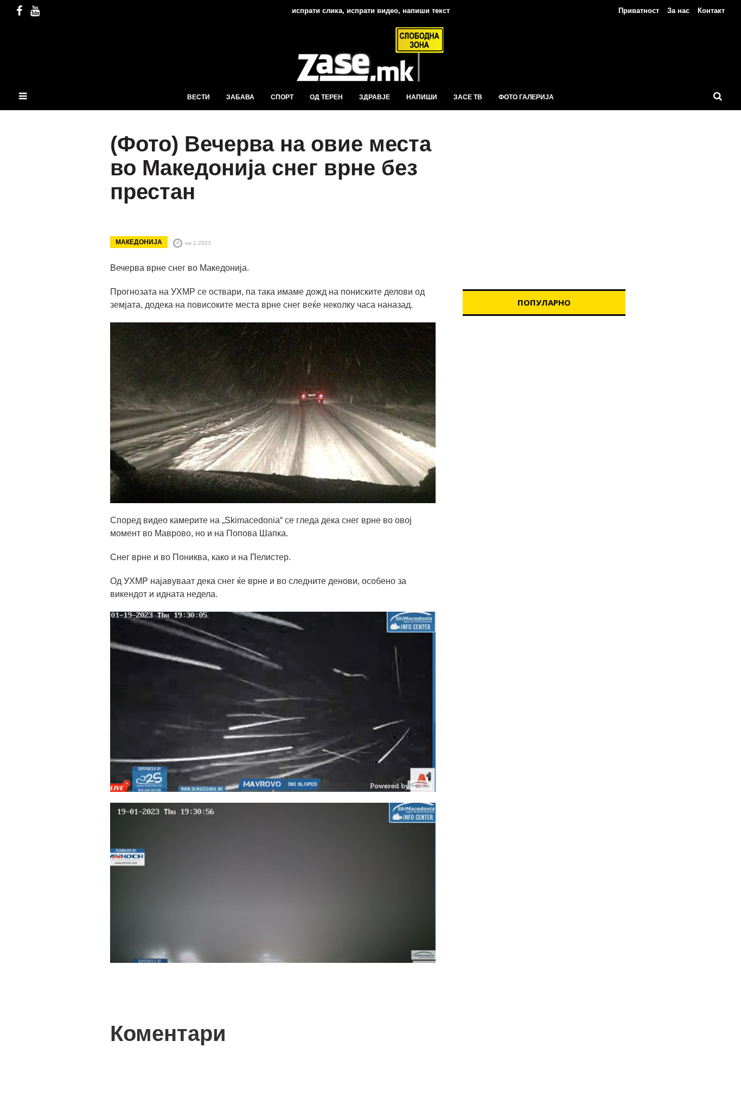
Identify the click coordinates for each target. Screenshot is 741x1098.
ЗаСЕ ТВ (467, 97)
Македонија (139, 242)
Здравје (374, 97)
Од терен (326, 97)
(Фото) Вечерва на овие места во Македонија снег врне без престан (270, 168)
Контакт (711, 11)
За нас (678, 11)
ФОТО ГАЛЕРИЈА (526, 97)
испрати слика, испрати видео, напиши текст (371, 11)
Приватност (638, 11)
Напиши (421, 97)
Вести (198, 97)
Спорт (282, 97)
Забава (240, 97)
